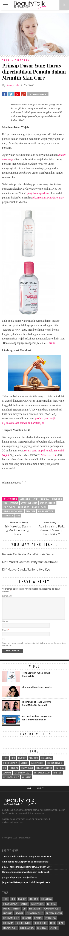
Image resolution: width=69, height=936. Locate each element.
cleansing (57, 499)
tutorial (13, 767)
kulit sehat (23, 507)
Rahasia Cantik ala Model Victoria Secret (28, 554)
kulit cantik (9, 507)
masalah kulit (10, 927)
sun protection (45, 511)
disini (52, 343)
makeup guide (37, 762)
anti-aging (25, 499)
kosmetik (26, 777)
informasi (42, 927)
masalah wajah (39, 507)
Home (28, 788)
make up (22, 758)
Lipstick (57, 772)
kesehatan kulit (47, 503)
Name (5, 621)
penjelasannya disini (38, 193)
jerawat (14, 503)
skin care (30, 511)
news (61, 922)
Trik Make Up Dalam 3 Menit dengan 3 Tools (17, 530)
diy (4, 767)
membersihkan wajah (13, 511)
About (40, 788)
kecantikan (46, 758)
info (5, 503)
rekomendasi (48, 197)
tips (18, 515)
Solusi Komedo (24, 922)
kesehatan (8, 922)
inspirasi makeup (55, 762)
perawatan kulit (44, 767)
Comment (7, 596)
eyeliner (53, 927)
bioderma (45, 499)
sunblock (8, 515)
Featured (60, 767)
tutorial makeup (42, 772)
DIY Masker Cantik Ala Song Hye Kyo (26, 569)
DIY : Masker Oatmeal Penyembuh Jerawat (30, 562)
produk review (10, 762)
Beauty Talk (12, 85)
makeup (24, 762)
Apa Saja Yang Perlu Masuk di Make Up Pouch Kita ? (52, 530)
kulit (52, 922)
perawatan (50, 918)
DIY (49, 455)
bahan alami (27, 767)
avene (35, 499)
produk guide (40, 922)
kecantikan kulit (29, 503)
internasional (27, 927)
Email (5, 630)
